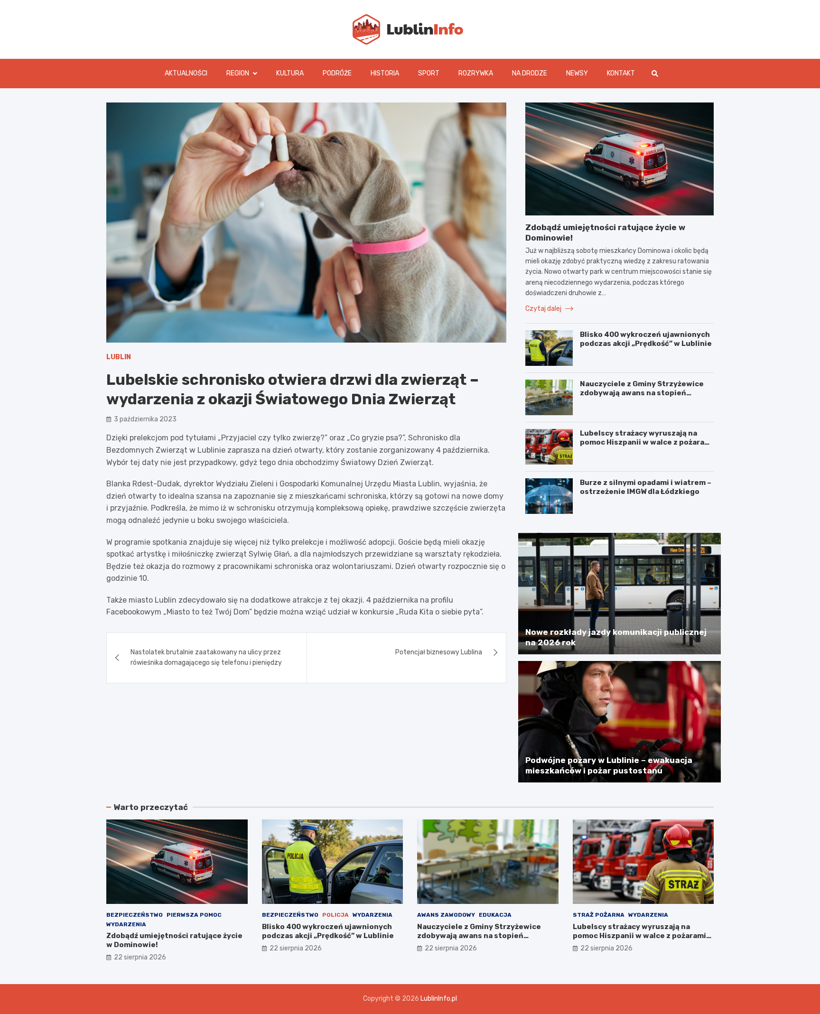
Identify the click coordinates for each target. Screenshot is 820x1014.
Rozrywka (475, 73)
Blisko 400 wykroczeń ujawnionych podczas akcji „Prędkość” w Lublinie (646, 339)
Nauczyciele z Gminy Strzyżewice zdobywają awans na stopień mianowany (642, 393)
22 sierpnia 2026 (140, 957)
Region (237, 73)
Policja (335, 915)
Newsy (577, 73)
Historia (385, 73)
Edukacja (495, 915)
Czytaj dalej (544, 309)
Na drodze (529, 73)
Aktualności (186, 73)
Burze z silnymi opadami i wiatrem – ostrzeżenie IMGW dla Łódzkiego (645, 487)
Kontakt (621, 73)
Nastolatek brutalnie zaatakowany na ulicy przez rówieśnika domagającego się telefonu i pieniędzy (206, 657)
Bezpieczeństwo (134, 915)
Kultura (290, 73)
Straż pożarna (598, 915)
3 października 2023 (145, 419)
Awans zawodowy (446, 915)
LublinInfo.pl (438, 999)
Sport (428, 73)
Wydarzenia (126, 924)
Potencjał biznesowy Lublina (438, 652)
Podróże (337, 73)
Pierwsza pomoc (194, 915)
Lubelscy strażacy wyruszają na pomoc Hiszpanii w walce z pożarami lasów (646, 442)
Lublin (118, 357)
